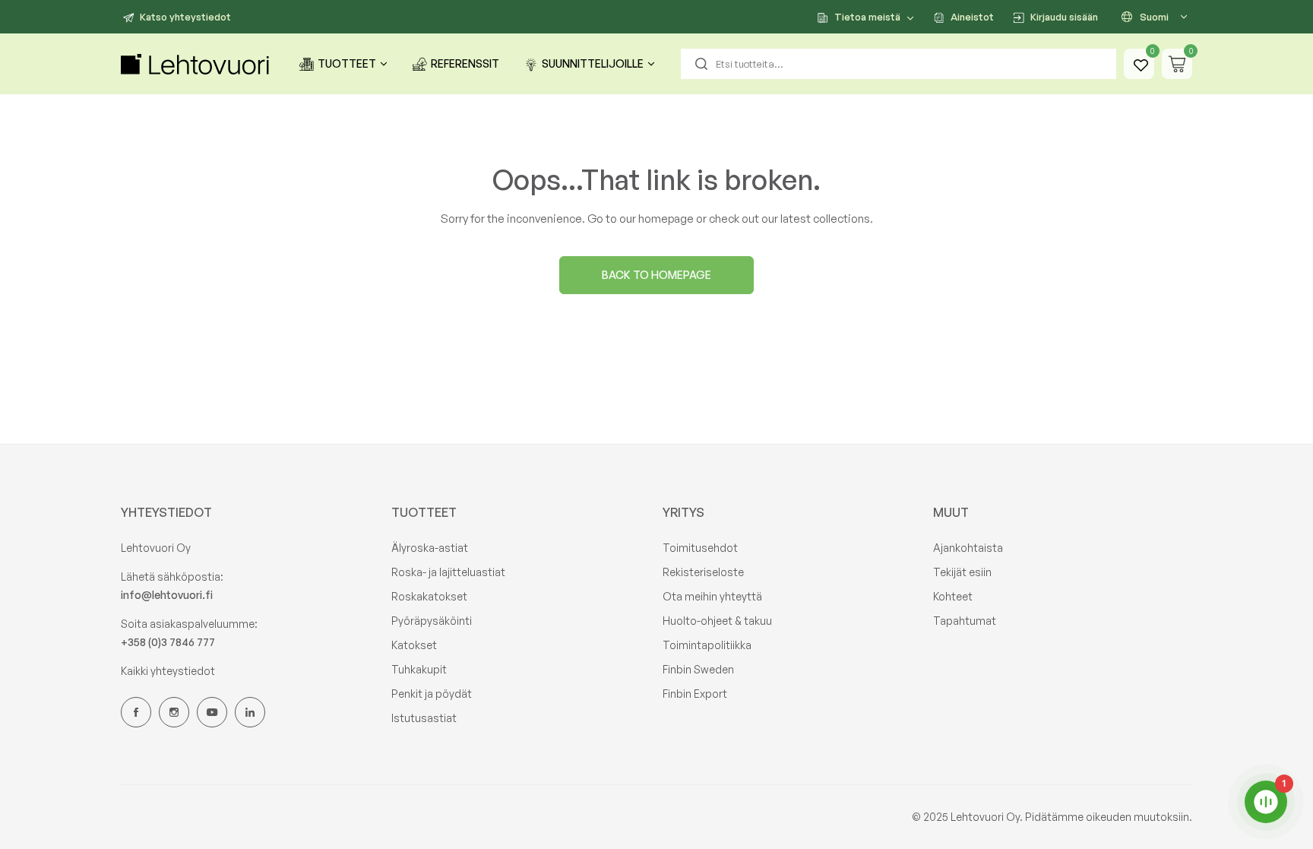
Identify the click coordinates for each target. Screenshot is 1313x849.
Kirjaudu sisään (1064, 17)
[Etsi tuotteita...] (701, 64)
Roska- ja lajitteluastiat (448, 571)
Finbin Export (695, 693)
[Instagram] (174, 712)
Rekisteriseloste (703, 571)
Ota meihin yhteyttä (712, 596)
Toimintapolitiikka (707, 644)
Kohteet (953, 596)
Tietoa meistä (867, 17)
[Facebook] (136, 712)
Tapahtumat (964, 620)
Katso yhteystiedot (185, 17)
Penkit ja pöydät (431, 693)
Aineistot (972, 17)
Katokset (414, 644)
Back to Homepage (656, 274)
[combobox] (898, 64)
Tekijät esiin (962, 571)
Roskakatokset (429, 596)
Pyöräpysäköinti (431, 620)
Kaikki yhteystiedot (168, 670)
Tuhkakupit (419, 669)
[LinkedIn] (250, 712)
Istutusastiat (424, 717)
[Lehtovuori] (197, 64)
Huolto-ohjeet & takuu (717, 620)
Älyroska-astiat (429, 547)
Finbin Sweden (698, 669)
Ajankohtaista (968, 547)
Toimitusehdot (700, 547)
